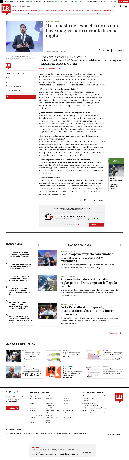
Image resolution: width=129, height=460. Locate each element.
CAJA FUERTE (94, 10)
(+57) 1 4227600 (11, 401)
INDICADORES (104, 10)
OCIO (41, 10)
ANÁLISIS (72, 10)
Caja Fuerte (50, 398)
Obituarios (49, 415)
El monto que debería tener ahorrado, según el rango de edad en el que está (20, 266)
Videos (48, 422)
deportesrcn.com (88, 436)
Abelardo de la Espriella (68, 14)
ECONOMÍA (26, 10)
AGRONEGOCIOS (62, 10)
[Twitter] (103, 50)
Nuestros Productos (88, 398)
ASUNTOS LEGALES (82, 10)
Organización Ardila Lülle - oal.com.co (114, 433)
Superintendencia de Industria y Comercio (96, 413)
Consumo (33, 403)
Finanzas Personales (52, 410)
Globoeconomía (68, 410)
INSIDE (112, 10)
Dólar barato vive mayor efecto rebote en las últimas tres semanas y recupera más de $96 (21, 319)
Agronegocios (34, 396)
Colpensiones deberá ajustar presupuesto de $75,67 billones (72, 355)
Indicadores (34, 413)
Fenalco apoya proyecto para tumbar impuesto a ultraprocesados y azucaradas (87, 257)
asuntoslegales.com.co (13, 433)
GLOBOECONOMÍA (50, 10)
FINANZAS (18, 10)
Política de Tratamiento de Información (95, 408)
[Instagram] (18, 392)
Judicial (25, 366)
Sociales (32, 422)
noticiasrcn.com (53, 436)
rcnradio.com (42, 436)
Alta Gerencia (50, 396)
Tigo (93, 14)
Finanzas (33, 410)
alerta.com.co (75, 436)
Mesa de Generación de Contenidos (94, 396)
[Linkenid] (14, 392)
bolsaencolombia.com (79, 433)
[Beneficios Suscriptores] (119, 6)
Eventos (65, 408)
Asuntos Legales (35, 398)
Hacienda (12, 274)
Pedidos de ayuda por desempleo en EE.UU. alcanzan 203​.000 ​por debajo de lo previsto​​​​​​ (31, 356)
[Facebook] (99, 50)
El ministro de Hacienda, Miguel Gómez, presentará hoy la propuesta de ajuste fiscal (19, 291)
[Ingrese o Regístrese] (125, 6)
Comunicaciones (14, 300)
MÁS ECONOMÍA (113, 333)
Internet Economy (36, 415)
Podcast (32, 417)
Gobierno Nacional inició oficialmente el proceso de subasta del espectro (116, 183)
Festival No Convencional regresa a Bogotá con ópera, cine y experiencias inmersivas (73, 373)
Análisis (65, 396)
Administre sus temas (15, 97)
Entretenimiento (68, 366)
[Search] (113, 6)
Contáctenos (86, 401)
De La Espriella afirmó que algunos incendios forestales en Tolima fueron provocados (88, 311)
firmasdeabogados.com (62, 433)
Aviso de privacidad (88, 403)
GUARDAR (118, 50)
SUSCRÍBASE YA (96, 224)
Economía (66, 403)
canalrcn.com (31, 436)
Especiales (49, 408)
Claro (80, 14)
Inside (65, 413)
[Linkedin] (108, 50)
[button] (41, 217)
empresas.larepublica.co (44, 433)
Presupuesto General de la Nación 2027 (45, 14)
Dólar (98, 14)
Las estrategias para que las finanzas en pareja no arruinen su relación (113, 371)
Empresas (33, 408)
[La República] (6, 9)
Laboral (11, 262)
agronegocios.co (28, 433)
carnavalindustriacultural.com (15, 436)
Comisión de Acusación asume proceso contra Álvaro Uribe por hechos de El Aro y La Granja (32, 372)
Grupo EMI (105, 14)
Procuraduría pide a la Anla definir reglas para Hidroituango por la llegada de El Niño (89, 283)
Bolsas (11, 250)
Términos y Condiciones (90, 405)
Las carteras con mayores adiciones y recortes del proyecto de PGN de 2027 (19, 278)
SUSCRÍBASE (123, 1)
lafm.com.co (65, 436)
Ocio (64, 415)
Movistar (87, 14)
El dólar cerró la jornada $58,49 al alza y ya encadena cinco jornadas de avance (20, 254)
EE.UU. (24, 350)
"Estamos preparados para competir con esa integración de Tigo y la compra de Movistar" (19, 305)
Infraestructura (51, 413)
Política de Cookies (70, 454)
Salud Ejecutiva (68, 417)
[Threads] (22, 392)
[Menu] (13, 10)
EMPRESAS (34, 10)
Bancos (105, 366)
